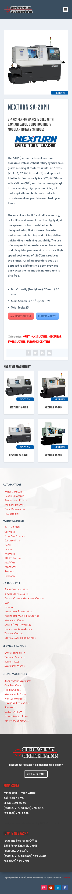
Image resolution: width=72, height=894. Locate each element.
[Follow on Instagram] (44, 887)
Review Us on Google (17, 720)
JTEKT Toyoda (13, 558)
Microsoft (66, 877)
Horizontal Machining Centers (22, 615)
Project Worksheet (15, 698)
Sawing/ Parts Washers (18, 624)
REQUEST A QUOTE (47, 316)
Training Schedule (15, 657)
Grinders (10, 607)
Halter (8, 544)
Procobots (10, 567)
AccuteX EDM (12, 527)
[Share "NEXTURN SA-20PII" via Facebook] (28, 353)
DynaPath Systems (15, 536)
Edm (7, 602)
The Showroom (13, 689)
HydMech (10, 553)
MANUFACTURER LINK (20, 316)
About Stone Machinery (18, 681)
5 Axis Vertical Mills (16, 593)
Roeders (9, 571)
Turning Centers (14, 633)
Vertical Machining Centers (20, 637)
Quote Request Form (16, 716)
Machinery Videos (15, 666)
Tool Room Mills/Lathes (18, 629)
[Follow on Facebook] (65, 887)
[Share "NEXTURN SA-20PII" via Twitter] (35, 353)
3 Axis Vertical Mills (16, 589)
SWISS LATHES (16, 341)
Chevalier (10, 531)
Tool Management (15, 509)
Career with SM (13, 711)
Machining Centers (15, 620)
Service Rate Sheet (15, 652)
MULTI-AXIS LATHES (35, 336)
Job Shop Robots (14, 504)
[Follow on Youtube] (51, 887)
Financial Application (16, 703)
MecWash (10, 562)
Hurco (8, 549)
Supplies (9, 707)
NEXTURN (55, 336)
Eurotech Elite (12, 540)
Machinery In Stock (16, 694)
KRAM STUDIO (49, 823)
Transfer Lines (13, 513)
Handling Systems (14, 496)
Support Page (12, 661)
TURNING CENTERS (38, 341)
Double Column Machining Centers (24, 598)
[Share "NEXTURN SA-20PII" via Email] (49, 353)
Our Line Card (13, 685)
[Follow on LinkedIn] (58, 887)
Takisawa (10, 575)
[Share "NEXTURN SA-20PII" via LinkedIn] (42, 353)
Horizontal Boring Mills (19, 611)
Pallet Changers (13, 491)
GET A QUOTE (36, 774)
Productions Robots (16, 500)
